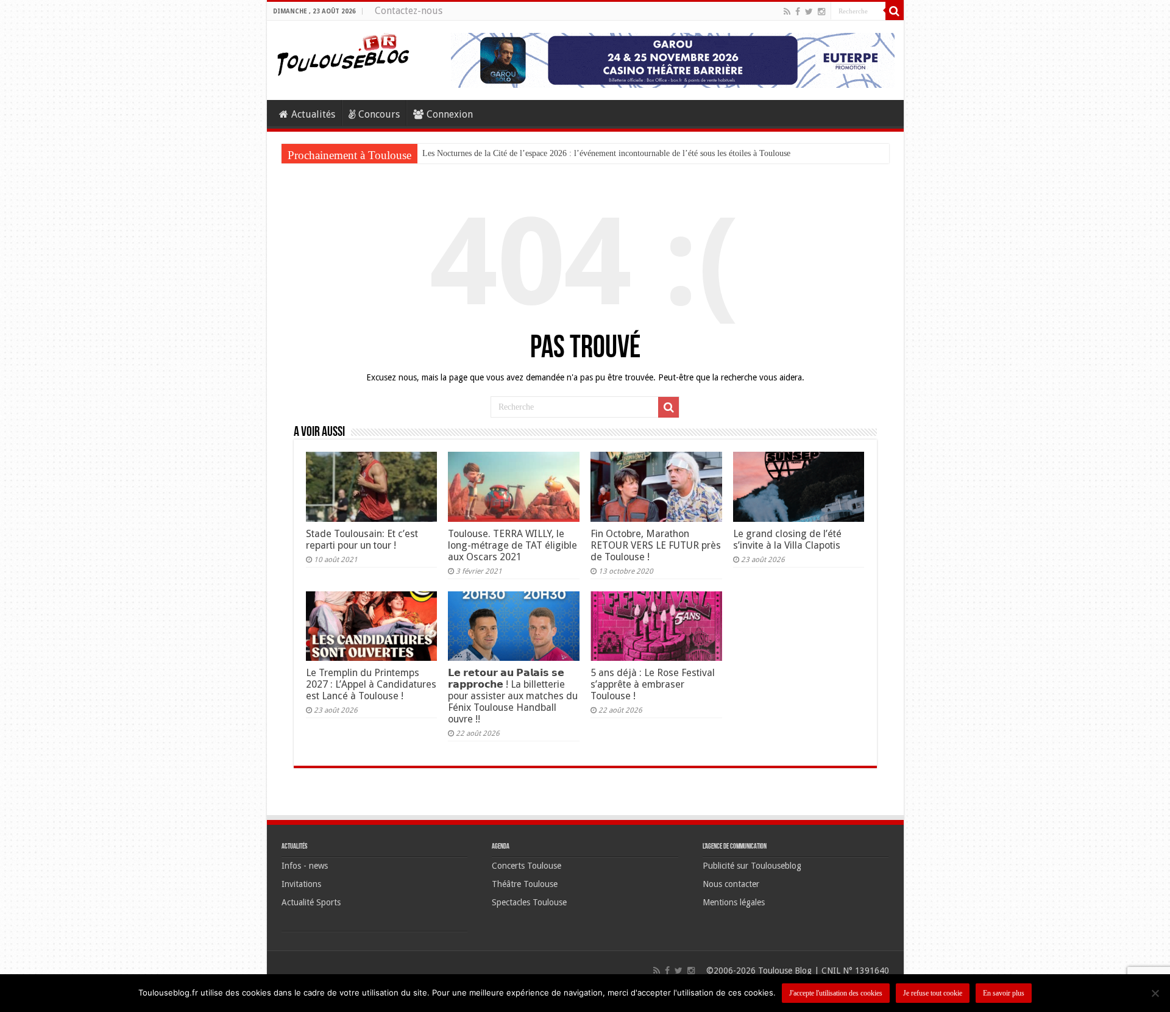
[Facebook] (797, 11)
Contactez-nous (408, 10)
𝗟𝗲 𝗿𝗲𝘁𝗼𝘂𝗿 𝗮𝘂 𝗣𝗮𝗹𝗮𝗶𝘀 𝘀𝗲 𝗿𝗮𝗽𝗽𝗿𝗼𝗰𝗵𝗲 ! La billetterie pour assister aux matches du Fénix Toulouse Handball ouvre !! (513, 696)
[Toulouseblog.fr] (343, 53)
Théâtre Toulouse (525, 884)
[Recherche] (894, 11)
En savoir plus (1003, 993)
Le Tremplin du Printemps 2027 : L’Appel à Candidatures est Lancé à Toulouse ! (371, 684)
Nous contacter (731, 884)
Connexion (450, 114)
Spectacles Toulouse (529, 902)
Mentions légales (734, 902)
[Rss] (787, 11)
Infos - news (305, 866)
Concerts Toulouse (526, 866)
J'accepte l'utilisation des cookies (835, 993)
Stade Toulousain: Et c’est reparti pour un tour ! (362, 539)
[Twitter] (809, 11)
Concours (379, 114)
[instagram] (821, 11)
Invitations (301, 884)
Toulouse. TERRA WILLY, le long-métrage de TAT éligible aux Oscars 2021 (512, 545)
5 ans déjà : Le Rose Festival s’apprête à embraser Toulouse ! (652, 684)
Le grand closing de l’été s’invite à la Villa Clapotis (787, 539)
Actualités (313, 114)
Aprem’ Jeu (442, 153)
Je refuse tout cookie (932, 993)
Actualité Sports (311, 902)
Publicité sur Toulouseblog (752, 866)
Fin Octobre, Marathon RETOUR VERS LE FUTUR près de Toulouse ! (655, 545)
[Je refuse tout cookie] (1155, 993)
